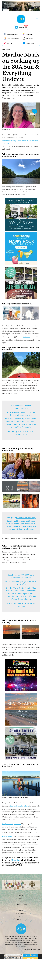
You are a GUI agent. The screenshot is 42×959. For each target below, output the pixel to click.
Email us (16, 860)
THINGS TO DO (21, 905)
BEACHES (21, 901)
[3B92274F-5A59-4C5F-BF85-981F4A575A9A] (11, 501)
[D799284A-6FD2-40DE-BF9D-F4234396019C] (30, 632)
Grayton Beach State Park (19, 806)
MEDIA (21, 917)
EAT (21, 907)
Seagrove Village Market (11, 824)
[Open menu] (37, 19)
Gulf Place (26, 337)
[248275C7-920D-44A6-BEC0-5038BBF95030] (30, 313)
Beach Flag (29, 34)
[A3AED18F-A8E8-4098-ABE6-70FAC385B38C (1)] (11, 313)
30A (19, 431)
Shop (21, 895)
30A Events (29, 38)
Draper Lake (7, 836)
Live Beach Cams (12, 34)
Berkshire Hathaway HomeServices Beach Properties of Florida (20, 142)
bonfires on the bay (25, 517)
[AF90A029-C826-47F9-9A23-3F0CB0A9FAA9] (11, 632)
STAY (21, 911)
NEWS (21, 898)
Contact (21, 920)
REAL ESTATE (21, 914)
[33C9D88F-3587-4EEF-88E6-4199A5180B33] (30, 501)
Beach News (30, 43)
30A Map (9, 43)
